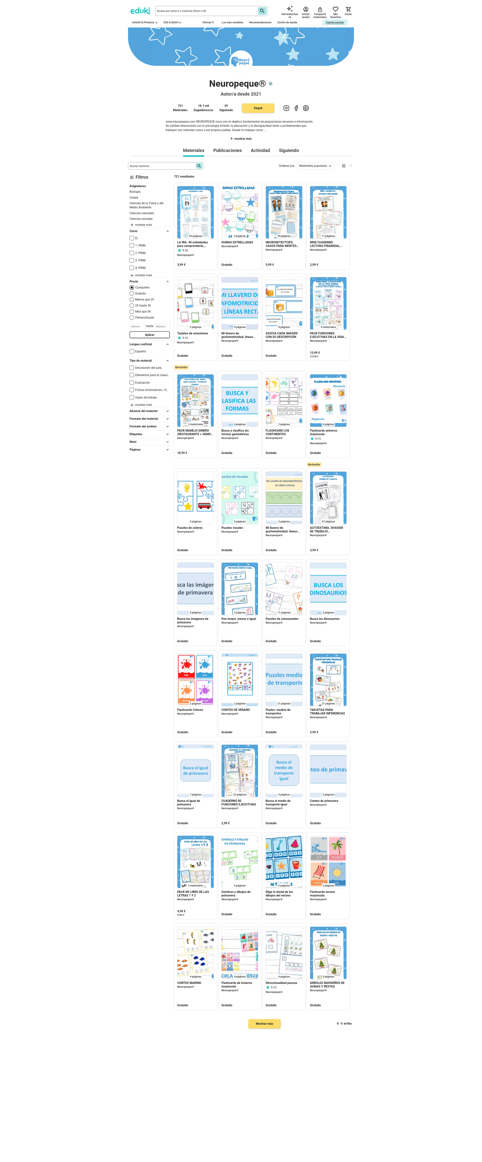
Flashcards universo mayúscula (323, 432)
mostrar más (243, 138)
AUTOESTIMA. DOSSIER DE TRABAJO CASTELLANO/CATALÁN (326, 529)
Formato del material (144, 418)
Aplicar (150, 335)
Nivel (133, 442)
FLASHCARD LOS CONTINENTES (277, 432)
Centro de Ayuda (287, 22)
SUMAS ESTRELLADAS (237, 242)
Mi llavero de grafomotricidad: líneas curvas (281, 529)
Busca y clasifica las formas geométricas (235, 432)
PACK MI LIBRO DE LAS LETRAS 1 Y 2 (193, 893)
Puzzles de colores (190, 528)
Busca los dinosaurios (324, 619)
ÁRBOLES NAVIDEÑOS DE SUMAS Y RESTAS (327, 984)
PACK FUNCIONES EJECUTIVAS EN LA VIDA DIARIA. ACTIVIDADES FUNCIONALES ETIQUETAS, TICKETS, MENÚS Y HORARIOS (327, 335)
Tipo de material (141, 360)
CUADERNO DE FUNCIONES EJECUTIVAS (238, 802)
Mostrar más (264, 1023)
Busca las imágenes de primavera (192, 620)
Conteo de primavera (324, 801)
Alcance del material (143, 411)
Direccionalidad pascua (281, 983)
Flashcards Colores (190, 710)
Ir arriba (346, 1023)
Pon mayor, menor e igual (238, 619)
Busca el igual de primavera (188, 802)
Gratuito (140, 293)
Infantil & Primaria (143, 22)
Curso (133, 231)
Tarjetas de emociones (192, 333)
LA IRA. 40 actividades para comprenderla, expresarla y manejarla (192, 244)
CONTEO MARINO (189, 983)
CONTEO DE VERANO (235, 710)
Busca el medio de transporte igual (278, 802)
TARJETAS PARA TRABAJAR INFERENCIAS (327, 711)
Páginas (135, 449)
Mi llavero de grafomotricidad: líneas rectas (237, 335)
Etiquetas (136, 434)
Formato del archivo (143, 426)
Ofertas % (208, 22)
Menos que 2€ (144, 299)
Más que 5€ (143, 311)
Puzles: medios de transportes (278, 711)
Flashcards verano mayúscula (322, 893)
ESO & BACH (171, 22)
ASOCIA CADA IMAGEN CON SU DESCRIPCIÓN (281, 335)
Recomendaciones (260, 22)
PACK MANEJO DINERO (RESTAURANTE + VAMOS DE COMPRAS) (195, 432)
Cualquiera (142, 287)
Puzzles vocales (232, 528)
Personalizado (144, 317)
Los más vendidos (232, 22)
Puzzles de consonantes (282, 619)
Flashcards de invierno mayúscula (236, 984)
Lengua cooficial (141, 344)
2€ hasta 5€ (143, 305)
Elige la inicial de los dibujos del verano (279, 893)
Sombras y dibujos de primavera (236, 893)
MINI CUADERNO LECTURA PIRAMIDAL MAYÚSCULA (325, 244)
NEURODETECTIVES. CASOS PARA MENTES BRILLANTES (281, 244)
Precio (134, 281)
